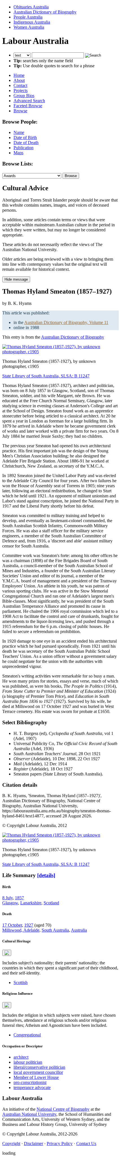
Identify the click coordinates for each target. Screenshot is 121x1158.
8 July (7, 897)
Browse (20, 110)
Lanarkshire (30, 902)
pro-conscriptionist (30, 1082)
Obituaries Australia (31, 7)
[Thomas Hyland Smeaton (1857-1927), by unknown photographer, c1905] (60, 351)
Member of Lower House (36, 1077)
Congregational (27, 1034)
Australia (79, 930)
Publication (23, 147)
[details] (46, 875)
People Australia (28, 17)
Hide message (16, 279)
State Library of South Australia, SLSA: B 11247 (45, 376)
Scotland (51, 902)
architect (21, 1057)
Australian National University (29, 1114)
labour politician (28, 1062)
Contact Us (86, 1143)
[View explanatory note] (6, 953)
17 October (12, 925)
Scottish (21, 982)
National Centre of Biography (63, 1109)
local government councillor (38, 1072)
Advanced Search (29, 100)
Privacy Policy (60, 1143)
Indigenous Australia (32, 22)
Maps (18, 152)
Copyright (11, 1143)
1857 (19, 897)
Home (19, 75)
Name (19, 132)
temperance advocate (32, 1087)
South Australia (55, 930)
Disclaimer (33, 1143)
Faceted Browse (28, 105)
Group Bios (24, 95)
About (19, 80)
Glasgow (10, 902)
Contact (20, 85)
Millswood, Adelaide (20, 930)
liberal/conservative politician (39, 1067)
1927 (28, 925)
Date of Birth (25, 137)
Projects (21, 90)
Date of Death (26, 142)
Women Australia (29, 27)
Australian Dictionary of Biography (45, 12)
